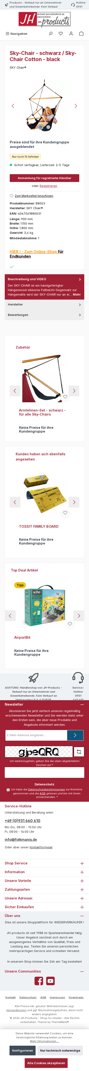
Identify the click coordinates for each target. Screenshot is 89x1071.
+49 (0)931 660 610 (22, 820)
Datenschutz (28, 997)
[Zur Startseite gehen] (45, 19)
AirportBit (22, 637)
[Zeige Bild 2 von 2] (48, 127)
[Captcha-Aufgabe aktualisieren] (79, 752)
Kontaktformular (41, 847)
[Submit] (75, 735)
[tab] (44, 287)
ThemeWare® (60, 1022)
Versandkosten (16, 1010)
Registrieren (48, 186)
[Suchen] (50, 34)
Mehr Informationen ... (44, 1041)
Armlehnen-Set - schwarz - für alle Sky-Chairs (42, 412)
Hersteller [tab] (15, 304)
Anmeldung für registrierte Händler (44, 178)
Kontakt (10, 997)
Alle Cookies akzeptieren (46, 1063)
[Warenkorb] (81, 34)
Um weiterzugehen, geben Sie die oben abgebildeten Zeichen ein (45, 763)
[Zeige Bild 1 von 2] (40, 127)
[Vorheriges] (13, 106)
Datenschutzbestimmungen (46, 789)
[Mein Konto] (71, 34)
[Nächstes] (75, 106)
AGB (43, 793)
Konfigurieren (22, 1050)
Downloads (76, 997)
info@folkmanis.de (21, 839)
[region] (44, 106)
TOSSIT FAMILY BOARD (39, 526)
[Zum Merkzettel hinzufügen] (65, 397)
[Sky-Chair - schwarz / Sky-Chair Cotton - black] (44, 106)
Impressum (57, 997)
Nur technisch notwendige (60, 1050)
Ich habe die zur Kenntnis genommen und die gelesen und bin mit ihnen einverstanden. (46, 793)
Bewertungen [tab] (18, 315)
